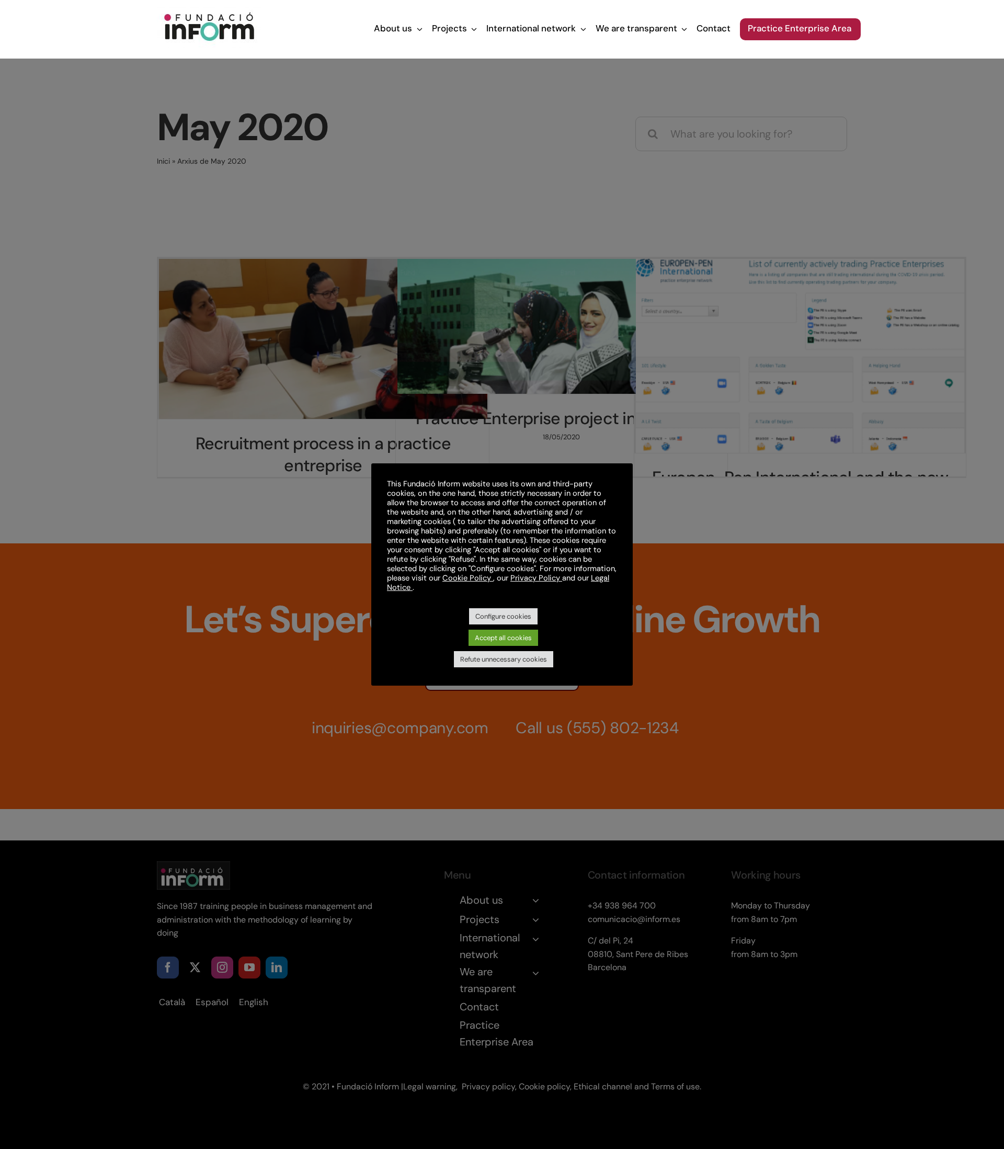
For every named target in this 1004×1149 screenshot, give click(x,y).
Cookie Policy (467, 578)
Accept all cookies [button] (503, 637)
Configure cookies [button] (503, 616)
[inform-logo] (209, 10)
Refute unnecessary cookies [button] (503, 659)
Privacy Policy (536, 578)
